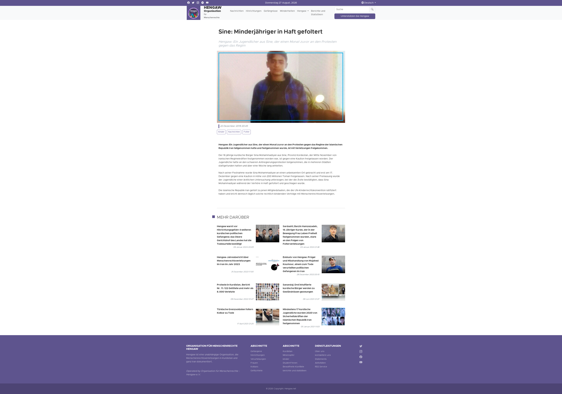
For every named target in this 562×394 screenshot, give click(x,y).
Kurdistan (287, 351)
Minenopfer (288, 355)
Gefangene (256, 351)
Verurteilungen (258, 359)
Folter (246, 132)
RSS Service (321, 366)
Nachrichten (237, 11)
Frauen (254, 363)
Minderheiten (287, 11)
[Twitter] (361, 347)
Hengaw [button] (302, 11)
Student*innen (290, 363)
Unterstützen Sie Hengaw (355, 16)
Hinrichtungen (253, 11)
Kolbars (254, 366)
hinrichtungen (258, 355)
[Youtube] (361, 363)
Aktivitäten (320, 363)
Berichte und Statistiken (318, 13)
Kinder (221, 132)
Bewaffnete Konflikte (293, 366)
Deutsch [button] (369, 2)
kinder (286, 359)
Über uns (319, 351)
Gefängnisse (271, 11)
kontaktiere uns (323, 355)
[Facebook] (361, 357)
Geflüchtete (257, 370)
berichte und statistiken (294, 370)
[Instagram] (361, 352)
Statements (321, 359)
